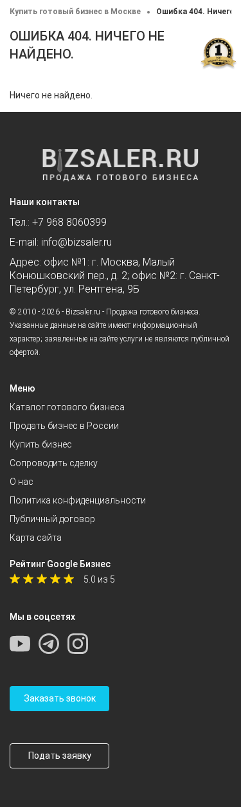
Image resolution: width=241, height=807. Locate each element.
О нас (21, 481)
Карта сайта (36, 537)
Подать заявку (59, 755)
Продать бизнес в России (64, 426)
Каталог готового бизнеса (67, 407)
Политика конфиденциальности (78, 500)
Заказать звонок (60, 698)
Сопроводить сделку (54, 463)
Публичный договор (52, 519)
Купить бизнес (41, 444)
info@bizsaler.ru (76, 242)
